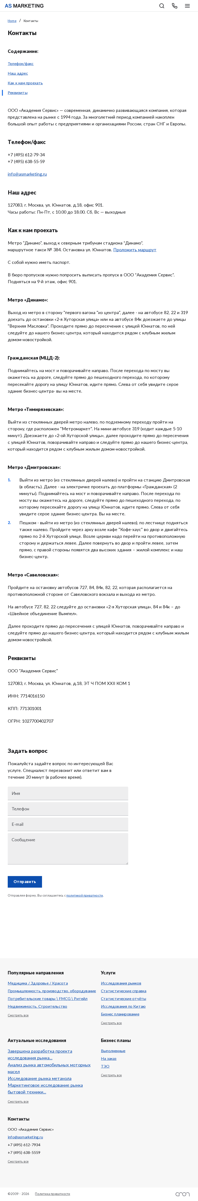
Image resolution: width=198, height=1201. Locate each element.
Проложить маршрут (134, 250)
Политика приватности (52, 1194)
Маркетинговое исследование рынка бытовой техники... (45, 1088)
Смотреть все (18, 1015)
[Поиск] (162, 6)
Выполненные (113, 1051)
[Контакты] (174, 6)
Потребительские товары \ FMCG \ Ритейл (48, 999)
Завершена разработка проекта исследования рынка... (40, 1054)
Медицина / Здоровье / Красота (38, 983)
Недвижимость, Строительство (37, 1006)
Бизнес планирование (120, 1014)
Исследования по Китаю (123, 1006)
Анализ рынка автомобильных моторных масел (49, 1068)
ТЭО (105, 1066)
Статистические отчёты (123, 999)
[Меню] (187, 6)
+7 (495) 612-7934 (24, 1145)
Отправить (25, 882)
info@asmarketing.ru (25, 1137)
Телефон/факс (21, 64)
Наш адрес (18, 73)
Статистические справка (123, 991)
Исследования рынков (121, 983)
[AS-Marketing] (24, 5)
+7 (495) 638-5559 (24, 1153)
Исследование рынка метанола (39, 1079)
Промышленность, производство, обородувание (52, 991)
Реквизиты (18, 93)
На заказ (109, 1059)
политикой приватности (84, 895)
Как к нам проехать (25, 83)
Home (12, 21)
